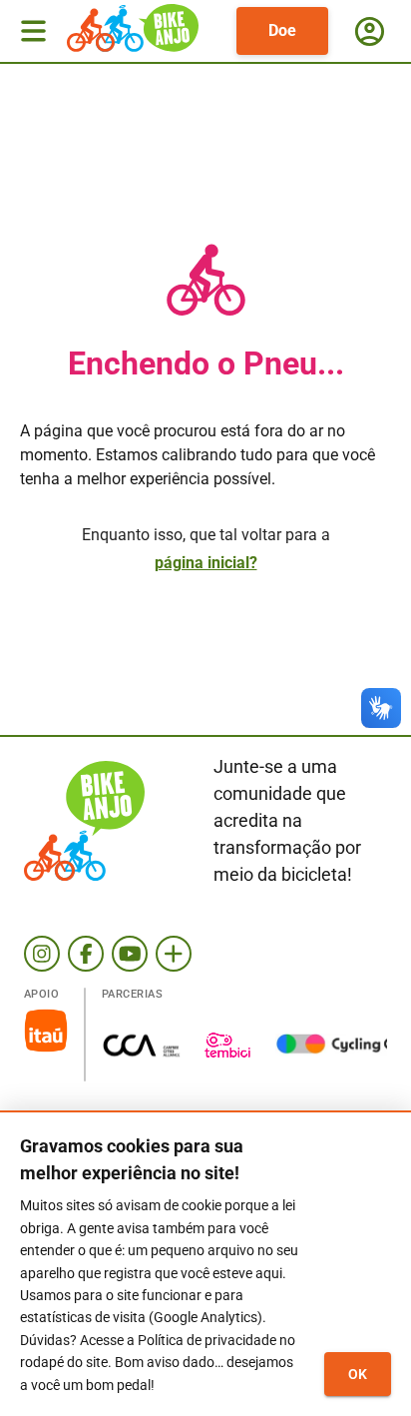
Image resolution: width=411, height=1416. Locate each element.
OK (357, 1374)
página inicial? (206, 562)
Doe (282, 30)
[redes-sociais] (174, 954)
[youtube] (130, 954)
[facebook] (86, 954)
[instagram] (42, 954)
